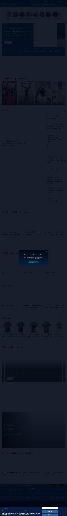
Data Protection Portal (34, 514)
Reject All (50, 511)
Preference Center (50, 508)
